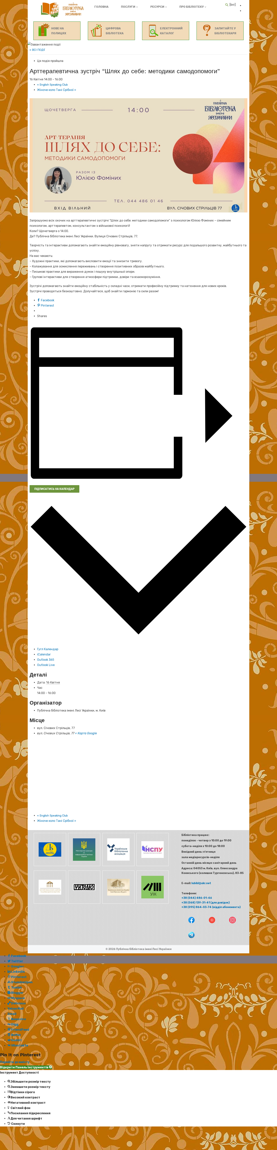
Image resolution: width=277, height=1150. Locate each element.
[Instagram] (229, 925)
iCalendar (44, 654)
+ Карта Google (86, 733)
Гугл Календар (47, 649)
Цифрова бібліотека (115, 31)
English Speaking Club (52, 84)
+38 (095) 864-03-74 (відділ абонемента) (211, 907)
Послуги (128, 6)
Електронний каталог (171, 31)
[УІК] (152, 902)
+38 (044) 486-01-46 (196, 898)
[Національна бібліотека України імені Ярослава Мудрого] (118, 902)
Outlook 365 (45, 659)
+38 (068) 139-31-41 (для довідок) (205, 902)
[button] (26, 1067)
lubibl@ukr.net (201, 883)
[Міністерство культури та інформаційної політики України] (84, 865)
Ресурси (157, 6)
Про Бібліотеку (191, 6)
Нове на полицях (58, 31)
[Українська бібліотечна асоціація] (118, 865)
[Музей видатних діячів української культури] (49, 902)
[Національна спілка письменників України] (152, 865)
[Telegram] (188, 940)
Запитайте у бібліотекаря (225, 31)
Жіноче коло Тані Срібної (56, 90)
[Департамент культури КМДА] (49, 865)
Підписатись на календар (54, 489)
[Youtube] (209, 925)
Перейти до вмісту (15, 1062)
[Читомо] (84, 902)
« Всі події (37, 50)
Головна (101, 6)
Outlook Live (46, 665)
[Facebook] (188, 925)
